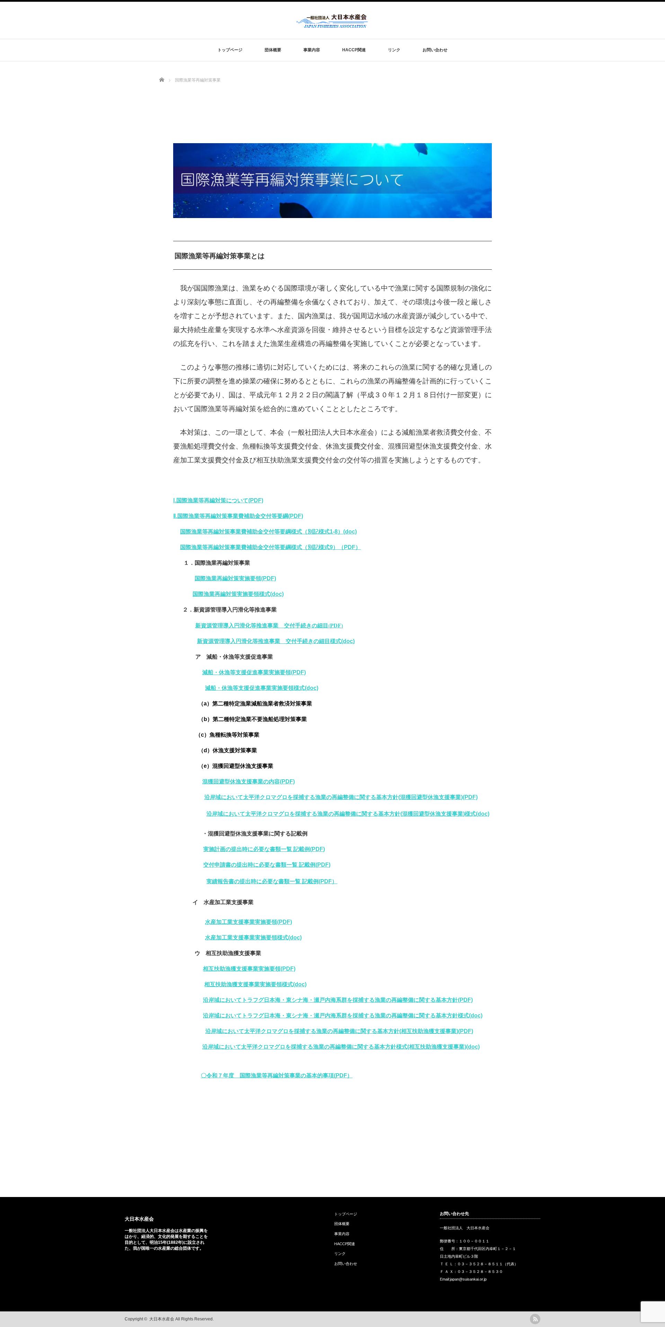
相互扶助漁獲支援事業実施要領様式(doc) (255, 984)
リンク (394, 49)
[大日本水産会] (332, 25)
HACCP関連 (354, 49)
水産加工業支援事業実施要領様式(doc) (253, 937)
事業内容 (311, 49)
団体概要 (273, 49)
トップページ (230, 49)
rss (535, 1319)
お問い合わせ (435, 49)
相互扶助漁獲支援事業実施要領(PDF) (249, 969)
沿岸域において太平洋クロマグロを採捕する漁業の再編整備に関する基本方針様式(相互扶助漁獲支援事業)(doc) (341, 1047)
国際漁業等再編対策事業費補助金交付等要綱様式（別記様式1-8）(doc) (268, 532)
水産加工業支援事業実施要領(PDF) (248, 922)
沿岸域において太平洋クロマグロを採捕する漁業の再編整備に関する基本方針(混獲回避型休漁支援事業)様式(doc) (347, 814)
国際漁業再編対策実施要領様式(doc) (238, 594)
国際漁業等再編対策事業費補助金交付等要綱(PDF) (240, 516)
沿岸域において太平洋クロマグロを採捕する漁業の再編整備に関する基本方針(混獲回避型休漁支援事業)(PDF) (341, 797)
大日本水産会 (139, 1219)
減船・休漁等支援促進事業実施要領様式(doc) (261, 688)
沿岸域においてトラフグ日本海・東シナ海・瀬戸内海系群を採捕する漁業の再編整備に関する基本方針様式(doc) (342, 1015)
